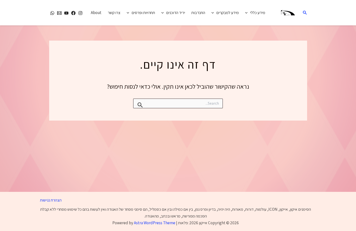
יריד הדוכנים (175, 12)
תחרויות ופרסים (143, 12)
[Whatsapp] (52, 13)
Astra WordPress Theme (154, 222)
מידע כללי (257, 12)
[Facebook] (73, 13)
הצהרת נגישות (51, 200)
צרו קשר (114, 12)
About (96, 12)
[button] (304, 13)
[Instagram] (80, 13)
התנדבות (198, 12)
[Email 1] (59, 13)
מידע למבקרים (227, 12)
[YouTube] (66, 13)
